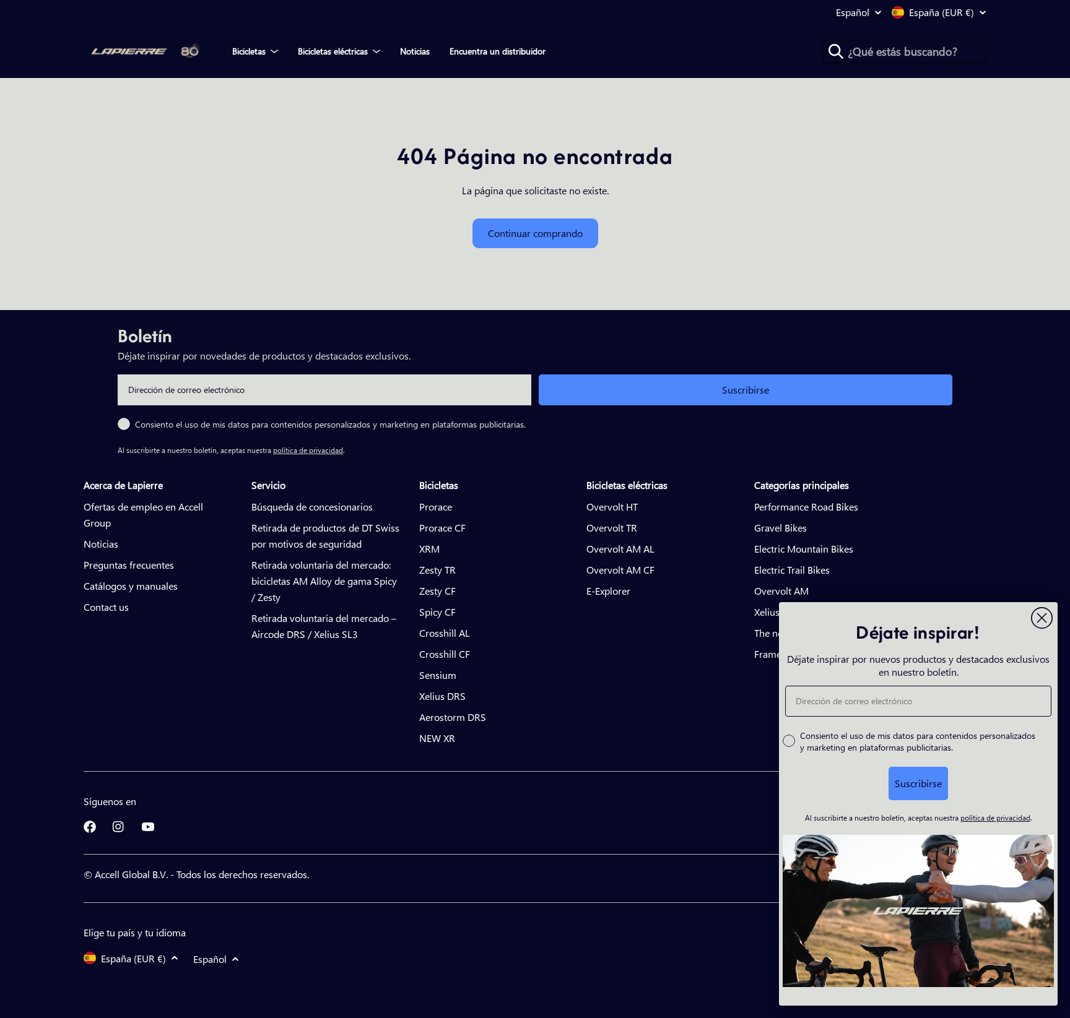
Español (852, 12)
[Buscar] (836, 51)
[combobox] (904, 51)
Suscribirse (745, 389)
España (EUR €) (941, 12)
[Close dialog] (1042, 618)
